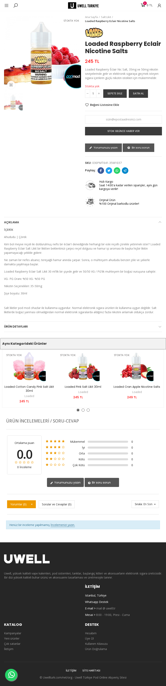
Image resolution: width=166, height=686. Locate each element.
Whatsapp (117, 170)
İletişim (71, 670)
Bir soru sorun (140, 148)
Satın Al (138, 93)
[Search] (15, 5)
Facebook (101, 170)
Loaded (29, 396)
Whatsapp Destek (96, 602)
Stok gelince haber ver (123, 131)
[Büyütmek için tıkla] (11, 85)
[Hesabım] (157, 5)
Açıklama (11, 222)
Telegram (125, 170)
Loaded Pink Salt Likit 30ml (83, 387)
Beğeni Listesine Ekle (104, 105)
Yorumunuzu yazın (105, 148)
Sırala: (139, 504)
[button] (78, 410)
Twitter (109, 170)
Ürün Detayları (16, 327)
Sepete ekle (114, 93)
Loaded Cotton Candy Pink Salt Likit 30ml (29, 389)
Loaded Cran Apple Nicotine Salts (137, 387)
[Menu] (8, 5)
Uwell (78, 677)
